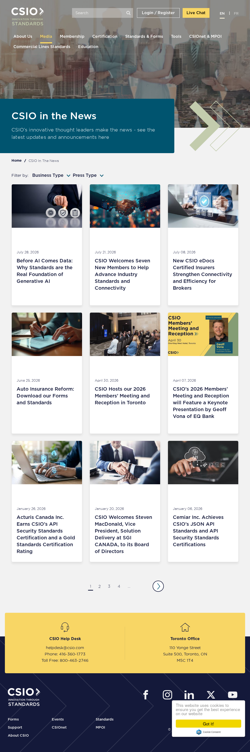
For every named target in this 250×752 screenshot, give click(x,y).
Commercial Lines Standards (41, 47)
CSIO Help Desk (65, 639)
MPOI (100, 727)
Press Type (85, 175)
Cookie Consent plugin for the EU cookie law (208, 732)
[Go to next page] (158, 586)
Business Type (47, 175)
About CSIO (18, 735)
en (222, 13)
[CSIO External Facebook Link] (147, 696)
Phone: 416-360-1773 (65, 654)
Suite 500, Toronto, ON (185, 654)
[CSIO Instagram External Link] (169, 696)
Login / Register (158, 13)
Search (128, 13)
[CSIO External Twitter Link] (212, 696)
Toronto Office (185, 639)
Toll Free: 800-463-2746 (65, 660)
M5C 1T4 (185, 660)
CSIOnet (59, 727)
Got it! (208, 724)
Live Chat (196, 13)
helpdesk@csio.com (65, 647)
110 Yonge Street (185, 647)
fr (236, 13)
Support (15, 727)
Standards (105, 719)
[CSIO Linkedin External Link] (191, 696)
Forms (13, 719)
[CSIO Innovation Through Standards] (27, 17)
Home (16, 160)
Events (58, 719)
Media (46, 37)
